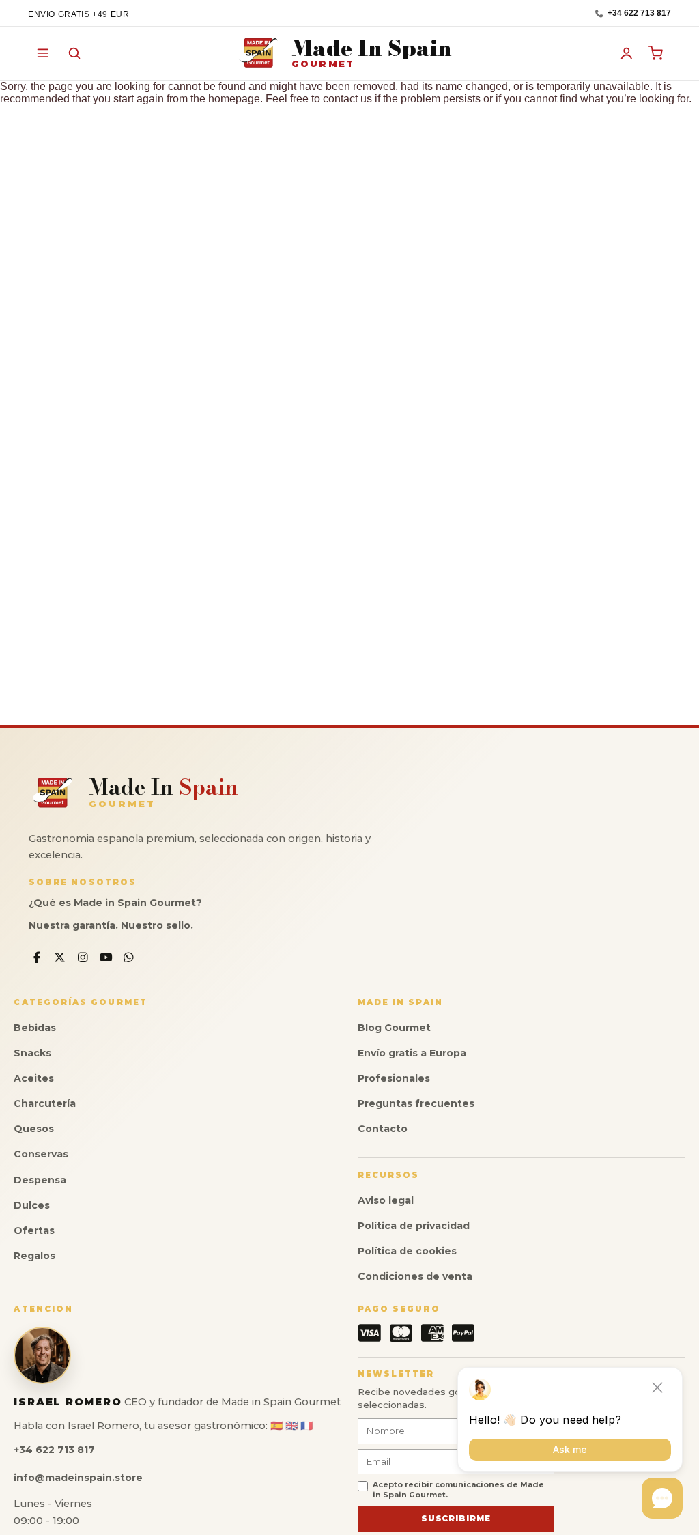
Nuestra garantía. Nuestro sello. (111, 925)
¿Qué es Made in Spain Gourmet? (115, 903)
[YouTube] (106, 957)
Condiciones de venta (415, 1276)
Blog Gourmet (394, 1028)
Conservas (41, 1154)
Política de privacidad (414, 1226)
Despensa (40, 1180)
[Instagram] (82, 957)
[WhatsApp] (128, 957)
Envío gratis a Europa (412, 1053)
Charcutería (45, 1103)
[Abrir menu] (43, 53)
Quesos (34, 1129)
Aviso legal (386, 1200)
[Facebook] (37, 957)
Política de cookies (407, 1251)
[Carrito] (657, 53)
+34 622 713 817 (639, 13)
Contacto (383, 1129)
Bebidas (35, 1028)
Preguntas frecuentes (416, 1103)
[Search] (74, 53)
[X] (60, 957)
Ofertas (34, 1230)
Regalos (34, 1256)
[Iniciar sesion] (627, 53)
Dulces (32, 1205)
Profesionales (394, 1078)
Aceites (34, 1078)
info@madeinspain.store (78, 1477)
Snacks (32, 1053)
